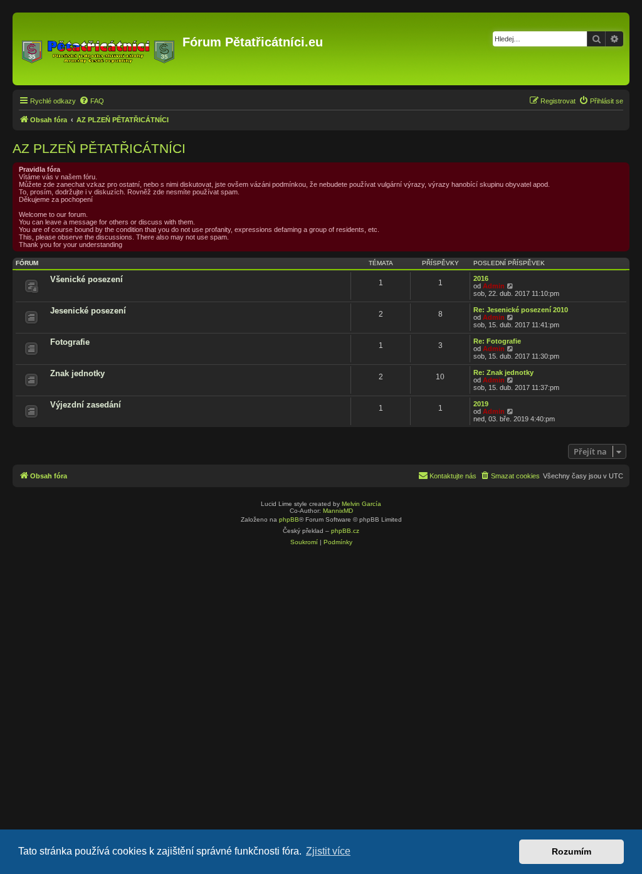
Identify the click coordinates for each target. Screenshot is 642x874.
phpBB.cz (345, 530)
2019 (480, 404)
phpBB (289, 519)
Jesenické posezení (88, 310)
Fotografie (70, 342)
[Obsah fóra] (99, 49)
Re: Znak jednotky (503, 372)
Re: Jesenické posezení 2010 (520, 309)
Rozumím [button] (571, 851)
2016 (480, 278)
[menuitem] (91, 100)
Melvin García (361, 503)
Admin (494, 286)
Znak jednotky (77, 373)
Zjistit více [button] (328, 851)
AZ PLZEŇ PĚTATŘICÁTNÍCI (99, 148)
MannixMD (338, 510)
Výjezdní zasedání (85, 404)
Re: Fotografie (497, 341)
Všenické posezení (86, 279)
